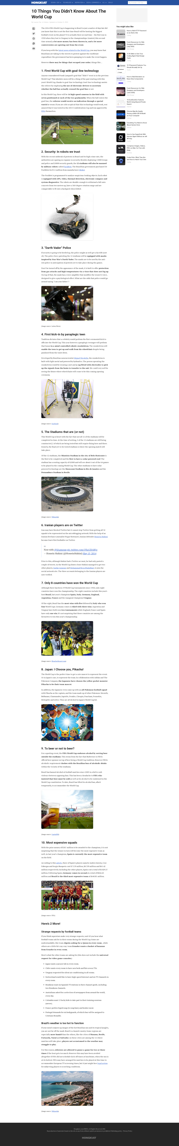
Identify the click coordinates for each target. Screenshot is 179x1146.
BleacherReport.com (59, 661)
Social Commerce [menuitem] (92, 2)
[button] (33, 28)
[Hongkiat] (39, 2)
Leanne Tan (37, 22)
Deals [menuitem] (110, 2)
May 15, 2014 (89, 553)
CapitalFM (55, 834)
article (59, 863)
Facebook (55, 424)
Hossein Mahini (101, 536)
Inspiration (79, 2)
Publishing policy (116, 1131)
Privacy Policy (127, 1131)
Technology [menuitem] (67, 2)
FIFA (43, 111)
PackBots (68, 166)
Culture (46, 22)
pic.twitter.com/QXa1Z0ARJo (82, 549)
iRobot (82, 170)
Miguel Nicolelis (81, 358)
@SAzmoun (60, 549)
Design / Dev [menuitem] (55, 2)
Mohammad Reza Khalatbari (82, 568)
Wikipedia (55, 517)
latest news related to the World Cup (74, 50)
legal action (102, 1063)
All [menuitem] (103, 2)
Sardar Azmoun (59, 568)
